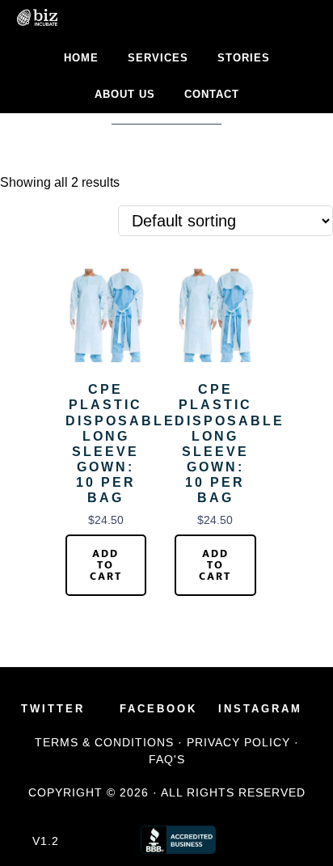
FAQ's (167, 759)
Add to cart (106, 564)
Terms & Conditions (104, 742)
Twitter (53, 708)
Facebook (158, 708)
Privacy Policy (238, 742)
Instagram (260, 708)
